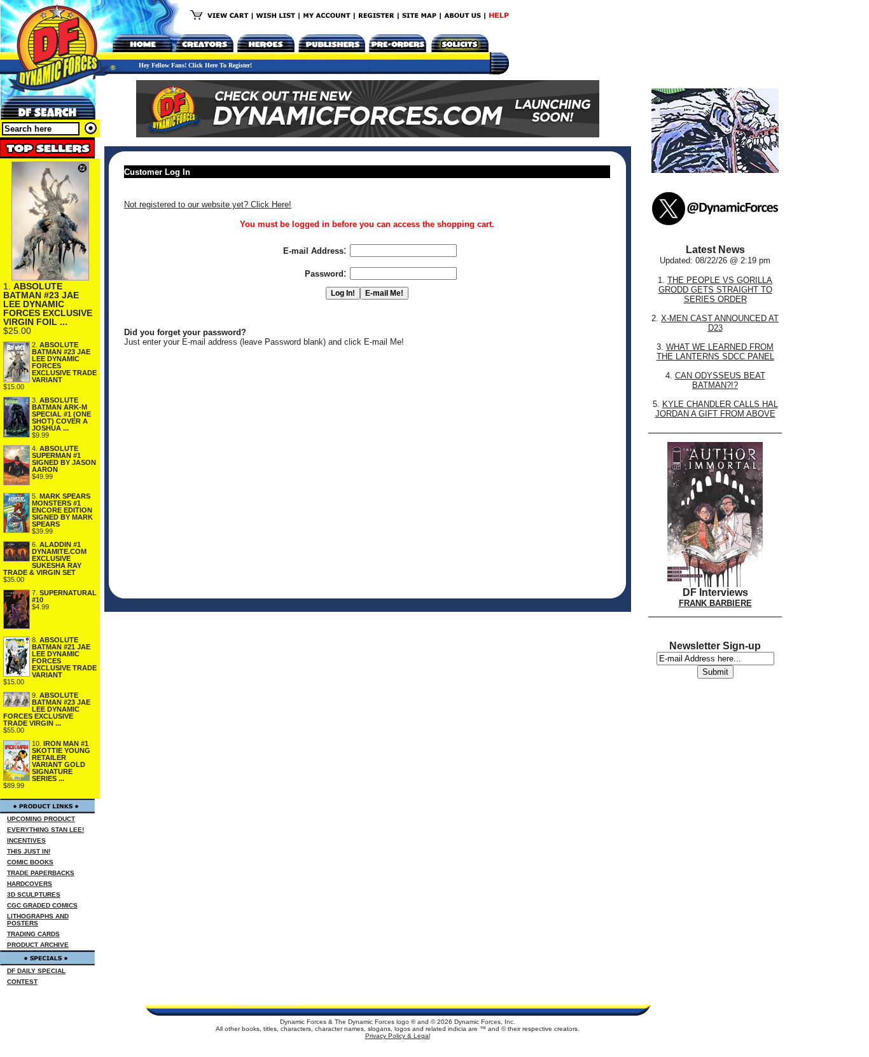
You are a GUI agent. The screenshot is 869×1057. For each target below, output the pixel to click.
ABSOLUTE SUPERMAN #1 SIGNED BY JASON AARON (64, 459)
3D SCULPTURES (33, 894)
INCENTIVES (26, 840)
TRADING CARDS (33, 933)
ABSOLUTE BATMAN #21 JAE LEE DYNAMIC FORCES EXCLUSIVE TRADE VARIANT (64, 657)
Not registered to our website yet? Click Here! (207, 204)
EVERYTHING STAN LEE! (45, 829)
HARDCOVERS (29, 883)
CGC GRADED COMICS (42, 905)
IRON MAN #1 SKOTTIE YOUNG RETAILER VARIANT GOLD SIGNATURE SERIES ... (61, 761)
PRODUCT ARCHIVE (38, 944)
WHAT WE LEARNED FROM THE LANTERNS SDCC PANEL (715, 351)
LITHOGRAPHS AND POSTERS (38, 920)
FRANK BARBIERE (715, 603)
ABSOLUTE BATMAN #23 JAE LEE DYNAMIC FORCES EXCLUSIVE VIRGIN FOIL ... (47, 304)
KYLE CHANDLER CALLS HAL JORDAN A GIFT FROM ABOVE (716, 408)
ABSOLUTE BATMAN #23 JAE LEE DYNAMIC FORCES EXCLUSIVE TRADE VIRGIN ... (46, 709)
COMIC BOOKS (30, 862)
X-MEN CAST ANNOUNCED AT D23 (720, 323)
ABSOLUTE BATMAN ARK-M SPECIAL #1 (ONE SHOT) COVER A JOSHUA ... (61, 414)
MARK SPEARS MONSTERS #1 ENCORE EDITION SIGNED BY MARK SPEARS (62, 510)
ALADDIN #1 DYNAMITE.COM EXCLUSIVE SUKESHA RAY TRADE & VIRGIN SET (45, 558)
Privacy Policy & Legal (397, 1035)
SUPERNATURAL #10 (64, 596)
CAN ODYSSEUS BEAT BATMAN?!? (720, 380)
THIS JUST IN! (28, 851)
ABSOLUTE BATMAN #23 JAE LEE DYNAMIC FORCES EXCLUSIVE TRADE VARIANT (64, 362)
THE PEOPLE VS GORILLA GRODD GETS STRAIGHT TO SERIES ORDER (715, 289)
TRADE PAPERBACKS (40, 872)
